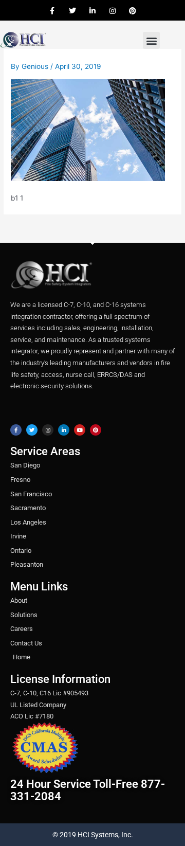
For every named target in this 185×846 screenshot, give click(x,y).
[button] (151, 40)
